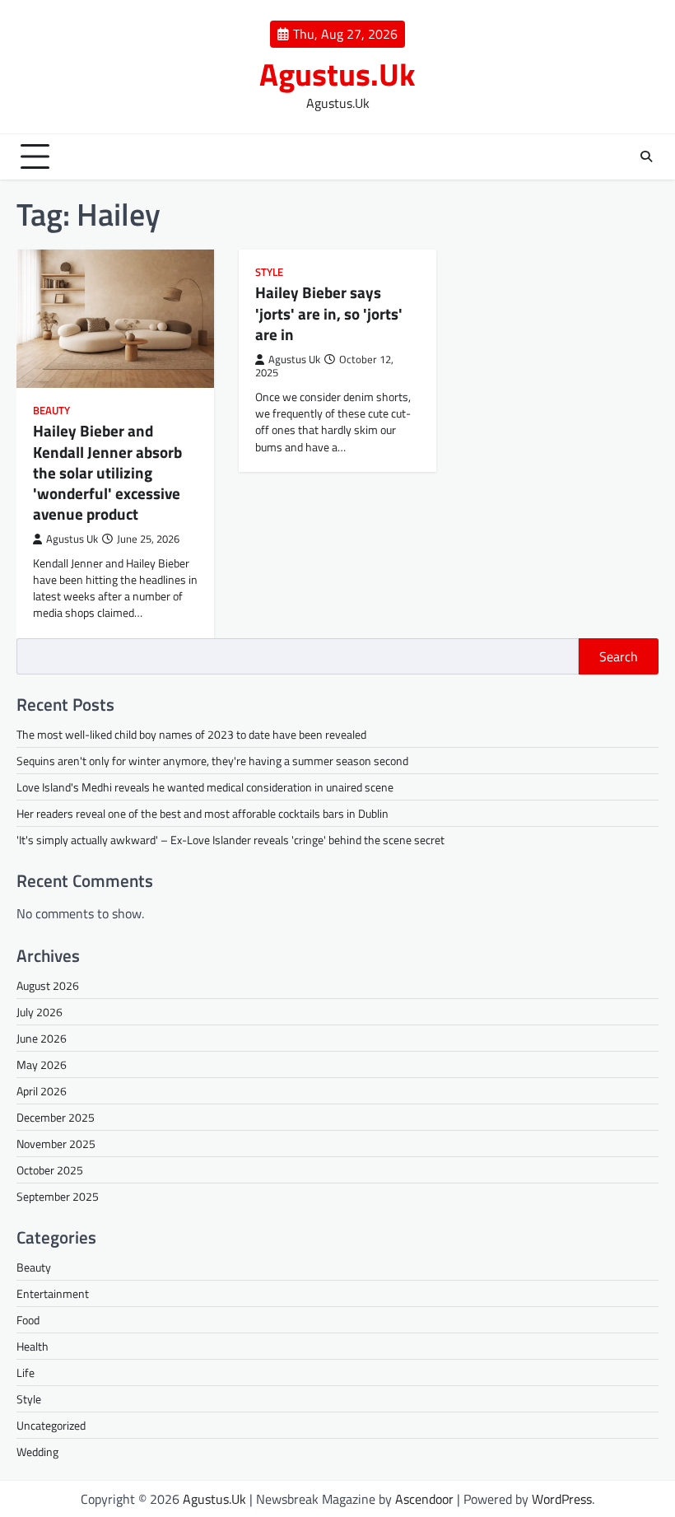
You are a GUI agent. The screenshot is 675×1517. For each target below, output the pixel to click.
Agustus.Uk (337, 74)
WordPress (562, 1499)
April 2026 (41, 1090)
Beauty (51, 410)
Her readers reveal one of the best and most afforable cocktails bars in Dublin (202, 813)
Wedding (37, 1451)
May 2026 (41, 1064)
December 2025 (55, 1117)
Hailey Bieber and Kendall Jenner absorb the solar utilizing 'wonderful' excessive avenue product (107, 472)
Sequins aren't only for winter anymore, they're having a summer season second (212, 760)
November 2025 (55, 1143)
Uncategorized (51, 1425)
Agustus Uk (72, 539)
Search (618, 656)
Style (269, 272)
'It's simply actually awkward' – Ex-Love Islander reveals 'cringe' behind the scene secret (230, 839)
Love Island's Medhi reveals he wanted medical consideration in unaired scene (204, 787)
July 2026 (39, 1011)
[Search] (646, 156)
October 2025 (49, 1170)
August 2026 (47, 985)
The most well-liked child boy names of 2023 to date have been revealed (191, 734)
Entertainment (52, 1293)
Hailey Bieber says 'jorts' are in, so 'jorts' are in (329, 313)
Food (28, 1319)
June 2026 (41, 1038)
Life (25, 1372)
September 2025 (57, 1196)
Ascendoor (424, 1499)
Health (32, 1346)
